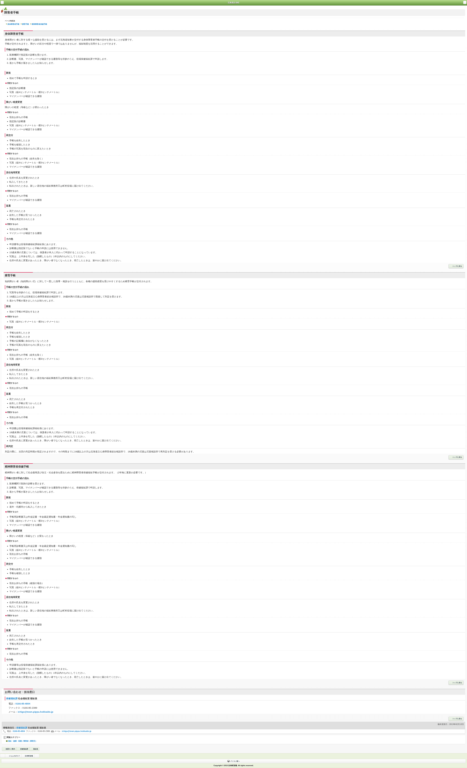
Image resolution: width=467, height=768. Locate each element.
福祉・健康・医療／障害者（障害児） (22, 741)
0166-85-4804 (22, 703)
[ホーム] (2, 2)
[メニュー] (464, 2)
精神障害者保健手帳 (39, 24)
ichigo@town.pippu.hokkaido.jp (35, 712)
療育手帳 (25, 24)
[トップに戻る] (36, 756)
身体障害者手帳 (13, 24)
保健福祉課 (12, 698)
